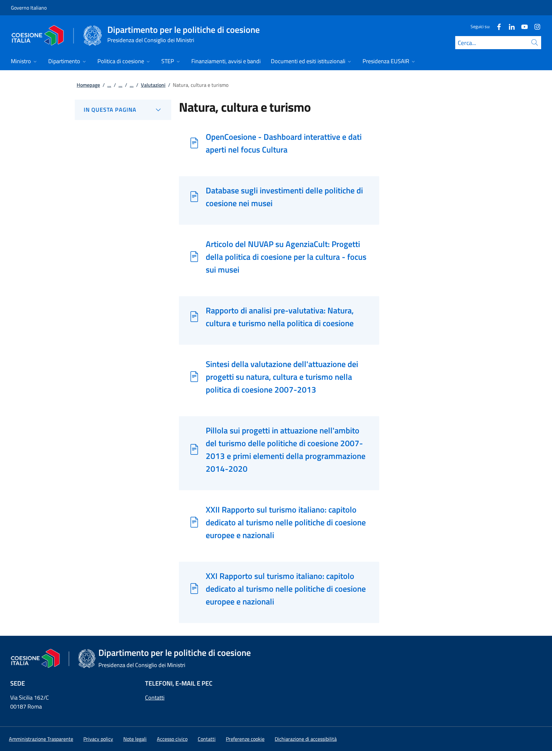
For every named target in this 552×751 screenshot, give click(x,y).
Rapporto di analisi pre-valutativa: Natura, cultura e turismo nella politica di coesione (280, 316)
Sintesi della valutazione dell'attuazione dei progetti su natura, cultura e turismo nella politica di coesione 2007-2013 (282, 376)
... (109, 85)
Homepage (88, 85)
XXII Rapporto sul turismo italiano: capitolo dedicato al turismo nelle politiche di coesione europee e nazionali (286, 522)
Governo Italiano (29, 7)
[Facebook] (496, 26)
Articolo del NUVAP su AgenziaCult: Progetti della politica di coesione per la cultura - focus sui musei (286, 256)
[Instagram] (534, 26)
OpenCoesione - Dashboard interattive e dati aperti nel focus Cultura (284, 143)
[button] (245, 739)
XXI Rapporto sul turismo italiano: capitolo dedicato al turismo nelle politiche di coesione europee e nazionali (286, 588)
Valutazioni (153, 85)
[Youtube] (522, 26)
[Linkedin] (509, 26)
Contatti (155, 697)
